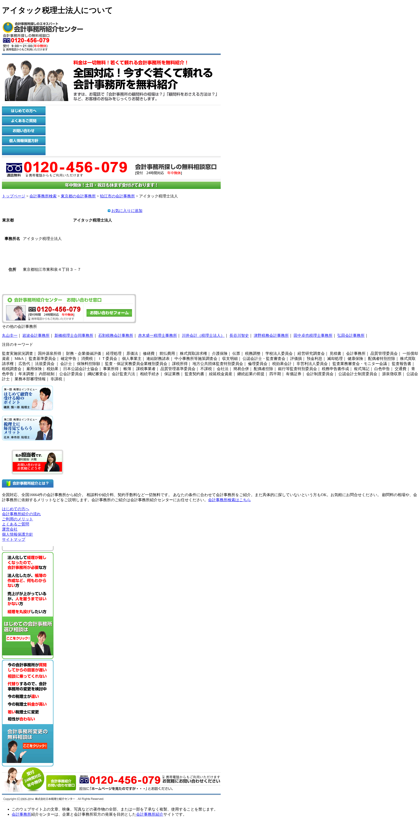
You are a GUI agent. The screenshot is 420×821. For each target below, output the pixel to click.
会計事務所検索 (43, 196)
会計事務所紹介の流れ (21, 514)
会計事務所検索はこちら (229, 500)
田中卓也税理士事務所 (313, 335)
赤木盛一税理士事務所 (157, 335)
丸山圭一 (10, 335)
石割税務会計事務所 (115, 335)
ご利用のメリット (17, 519)
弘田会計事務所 (351, 335)
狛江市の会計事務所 (117, 196)
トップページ (13, 196)
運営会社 (10, 529)
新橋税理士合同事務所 (73, 335)
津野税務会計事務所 (271, 335)
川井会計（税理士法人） (203, 335)
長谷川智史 (239, 335)
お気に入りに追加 (126, 211)
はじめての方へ (15, 509)
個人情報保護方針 (17, 534)
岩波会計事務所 (36, 335)
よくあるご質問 (15, 524)
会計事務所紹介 (149, 814)
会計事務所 (21, 814)
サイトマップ (13, 539)
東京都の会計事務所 (78, 196)
